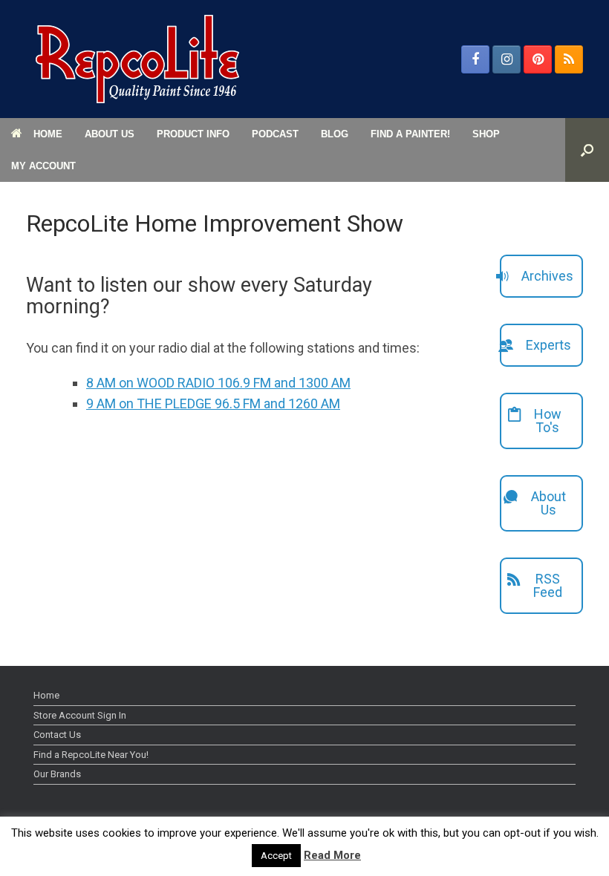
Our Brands (57, 773)
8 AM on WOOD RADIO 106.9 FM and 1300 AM (218, 382)
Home (46, 695)
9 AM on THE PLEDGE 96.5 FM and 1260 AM (213, 403)
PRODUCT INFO (193, 134)
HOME (47, 134)
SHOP (486, 134)
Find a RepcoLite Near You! (91, 754)
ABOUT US (109, 134)
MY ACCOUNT (43, 165)
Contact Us (57, 734)
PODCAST (275, 134)
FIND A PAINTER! (410, 134)
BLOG (334, 134)
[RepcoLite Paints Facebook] (475, 59)
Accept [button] (276, 855)
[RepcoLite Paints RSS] (569, 59)
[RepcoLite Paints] (137, 59)
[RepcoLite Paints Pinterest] (538, 59)
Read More (332, 855)
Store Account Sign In (79, 715)
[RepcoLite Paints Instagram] (506, 59)
